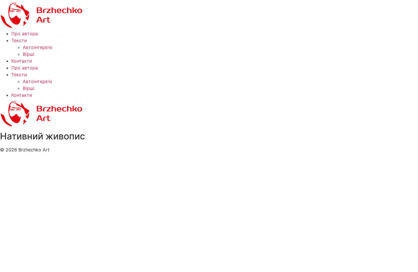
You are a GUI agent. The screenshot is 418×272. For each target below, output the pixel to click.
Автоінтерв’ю (37, 47)
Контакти (21, 61)
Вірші (28, 54)
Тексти (19, 40)
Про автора (24, 33)
